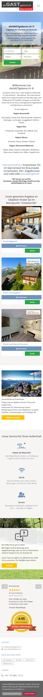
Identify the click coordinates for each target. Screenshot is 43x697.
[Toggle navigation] (38, 6)
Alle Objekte (7, 660)
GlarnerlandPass (12, 165)
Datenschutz (7, 663)
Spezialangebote (29, 173)
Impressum (30, 660)
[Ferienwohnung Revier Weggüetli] (21, 222)
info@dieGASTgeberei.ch (12, 647)
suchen (12, 62)
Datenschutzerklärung (12, 694)
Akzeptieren (29, 694)
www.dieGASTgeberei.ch (12, 649)
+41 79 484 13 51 (13, 675)
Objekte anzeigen (13, 417)
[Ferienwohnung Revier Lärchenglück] (21, 274)
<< (5, 586)
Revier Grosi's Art (16, 595)
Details (32, 251)
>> (38, 586)
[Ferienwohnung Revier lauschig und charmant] (21, 325)
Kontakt (9, 565)
